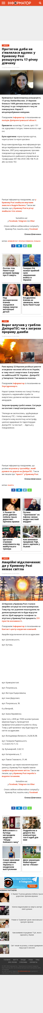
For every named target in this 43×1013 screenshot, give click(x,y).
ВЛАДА (23, 960)
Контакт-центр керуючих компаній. (19, 629)
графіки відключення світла (16, 770)
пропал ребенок (26, 241)
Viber (32, 221)
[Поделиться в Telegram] (19, 245)
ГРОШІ (30, 960)
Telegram (22, 221)
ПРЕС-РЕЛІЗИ (12, 962)
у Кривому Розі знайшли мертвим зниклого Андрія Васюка (19, 202)
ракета (11, 485)
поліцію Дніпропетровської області (19, 120)
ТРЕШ (37, 960)
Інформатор (19, 117)
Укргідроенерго (9, 386)
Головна (7, 960)
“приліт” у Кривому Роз (26, 474)
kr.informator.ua (24, 971)
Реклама (23, 962)
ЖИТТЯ (15, 960)
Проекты (34, 962)
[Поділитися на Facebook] (13, 245)
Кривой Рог (13, 241)
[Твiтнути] (25, 245)
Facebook (13, 221)
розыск (37, 241)
